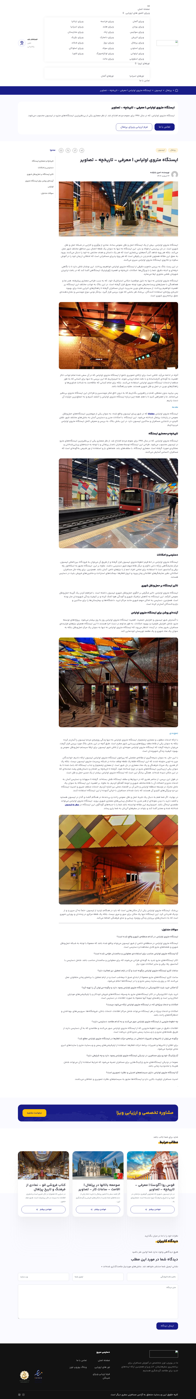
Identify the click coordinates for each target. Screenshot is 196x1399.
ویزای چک (109, 32)
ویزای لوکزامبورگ (105, 53)
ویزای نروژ (109, 43)
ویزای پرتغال (137, 43)
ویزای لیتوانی (137, 53)
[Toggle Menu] (148, 5)
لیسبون (158, 90)
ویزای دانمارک (107, 37)
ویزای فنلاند (77, 43)
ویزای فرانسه (107, 21)
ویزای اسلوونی (136, 59)
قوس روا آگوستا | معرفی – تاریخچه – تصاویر (155, 1187)
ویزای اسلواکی (76, 48)
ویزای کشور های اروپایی (137, 13)
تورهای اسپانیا (137, 76)
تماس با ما (144, 80)
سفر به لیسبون (72, 805)
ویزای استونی (137, 48)
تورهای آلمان (107, 76)
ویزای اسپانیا (76, 27)
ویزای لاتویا (77, 53)
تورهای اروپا (144, 63)
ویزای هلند (108, 27)
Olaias (151, 414)
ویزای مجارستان (75, 32)
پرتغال (168, 90)
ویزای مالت (108, 59)
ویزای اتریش (137, 37)
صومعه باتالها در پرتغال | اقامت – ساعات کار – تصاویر (99, 1187)
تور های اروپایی (102, 1367)
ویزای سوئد (108, 48)
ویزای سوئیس (137, 32)
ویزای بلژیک (77, 37)
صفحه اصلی (144, 9)
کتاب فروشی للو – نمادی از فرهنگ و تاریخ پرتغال (46, 1187)
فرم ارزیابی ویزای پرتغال (134, 127)
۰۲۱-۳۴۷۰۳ (32, 39)
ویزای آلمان (138, 21)
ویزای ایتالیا (77, 21)
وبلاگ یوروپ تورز (78, 1367)
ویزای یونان (138, 27)
